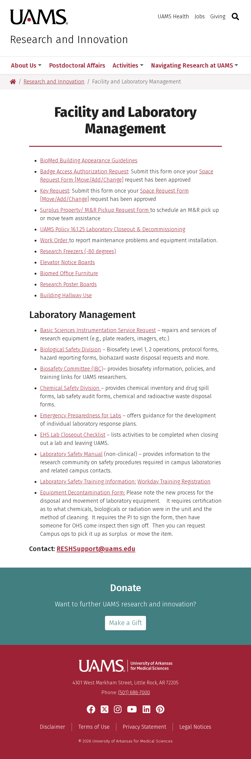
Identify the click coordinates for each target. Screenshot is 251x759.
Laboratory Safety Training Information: (88, 481)
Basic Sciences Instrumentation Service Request (98, 330)
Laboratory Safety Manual (71, 454)
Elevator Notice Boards (67, 262)
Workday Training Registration (174, 481)
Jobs (200, 16)
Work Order (54, 240)
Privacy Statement (144, 727)
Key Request (54, 190)
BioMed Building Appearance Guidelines (88, 160)
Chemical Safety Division (70, 388)
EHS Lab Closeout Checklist (72, 434)
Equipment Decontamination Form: (82, 492)
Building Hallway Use (66, 295)
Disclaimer (52, 727)
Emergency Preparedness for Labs (80, 415)
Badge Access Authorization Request (84, 171)
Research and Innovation (69, 39)
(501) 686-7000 (134, 692)
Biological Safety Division (70, 349)
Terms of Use (94, 727)
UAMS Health (173, 16)
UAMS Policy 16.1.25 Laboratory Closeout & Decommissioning (112, 229)
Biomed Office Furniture (69, 273)
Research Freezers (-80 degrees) (78, 251)
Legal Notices (195, 727)
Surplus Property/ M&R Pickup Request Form (94, 210)
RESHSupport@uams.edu (96, 549)
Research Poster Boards (68, 284)
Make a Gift (125, 623)
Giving (217, 16)
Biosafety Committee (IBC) (71, 368)
